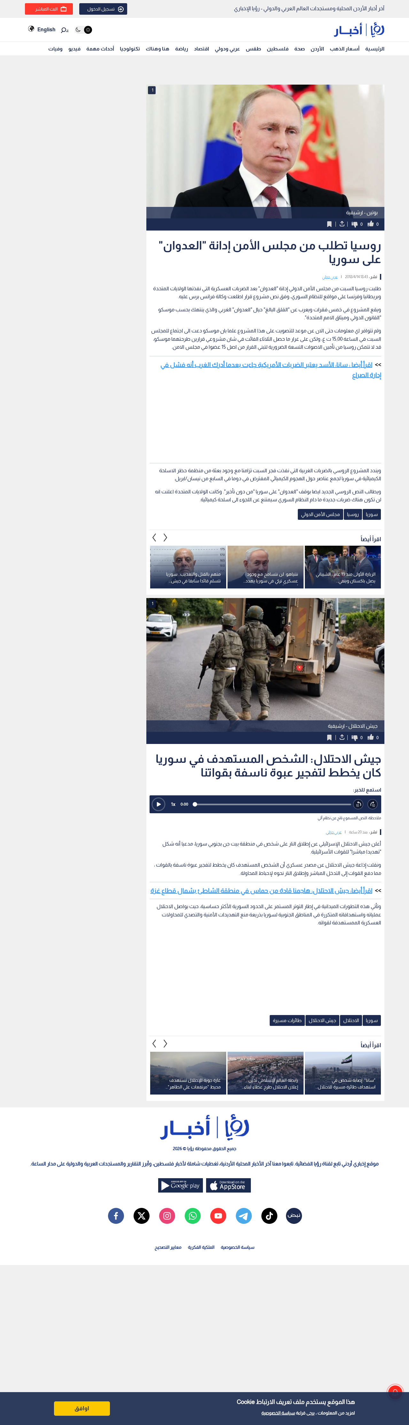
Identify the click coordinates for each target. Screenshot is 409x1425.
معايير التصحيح (168, 1247)
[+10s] (373, 804)
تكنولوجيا (130, 48)
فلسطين (278, 48)
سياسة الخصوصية (278, 1412)
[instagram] (167, 1216)
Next (154, 538)
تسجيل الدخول (101, 8)
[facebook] (116, 1216)
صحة (299, 48)
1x (173, 804)
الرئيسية (374, 48)
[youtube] (218, 1216)
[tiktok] (269, 1216)
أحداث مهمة (100, 48)
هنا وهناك (157, 48)
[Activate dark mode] (83, 30)
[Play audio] (158, 804)
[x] (142, 1216)
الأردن (317, 48)
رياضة (181, 48)
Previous (166, 538)
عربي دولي (330, 277)
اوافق (81, 1408)
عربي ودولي (227, 48)
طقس (253, 48)
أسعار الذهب (344, 48)
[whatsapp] (193, 1216)
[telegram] (244, 1216)
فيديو (74, 48)
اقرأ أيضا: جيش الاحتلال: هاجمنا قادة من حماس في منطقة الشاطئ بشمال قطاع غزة (261, 890)
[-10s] (358, 804)
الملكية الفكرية (201, 1247)
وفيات (55, 48)
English (46, 29)
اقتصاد (201, 48)
